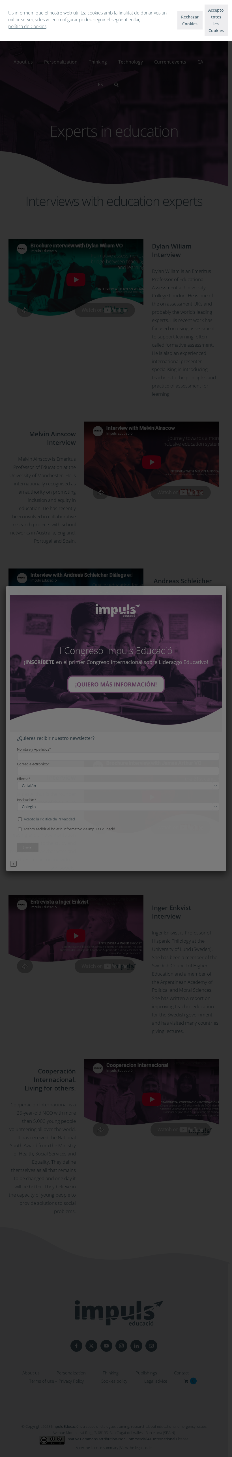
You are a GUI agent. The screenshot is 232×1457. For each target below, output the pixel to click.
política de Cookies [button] (27, 26)
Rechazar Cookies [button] (190, 20)
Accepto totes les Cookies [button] (216, 20)
